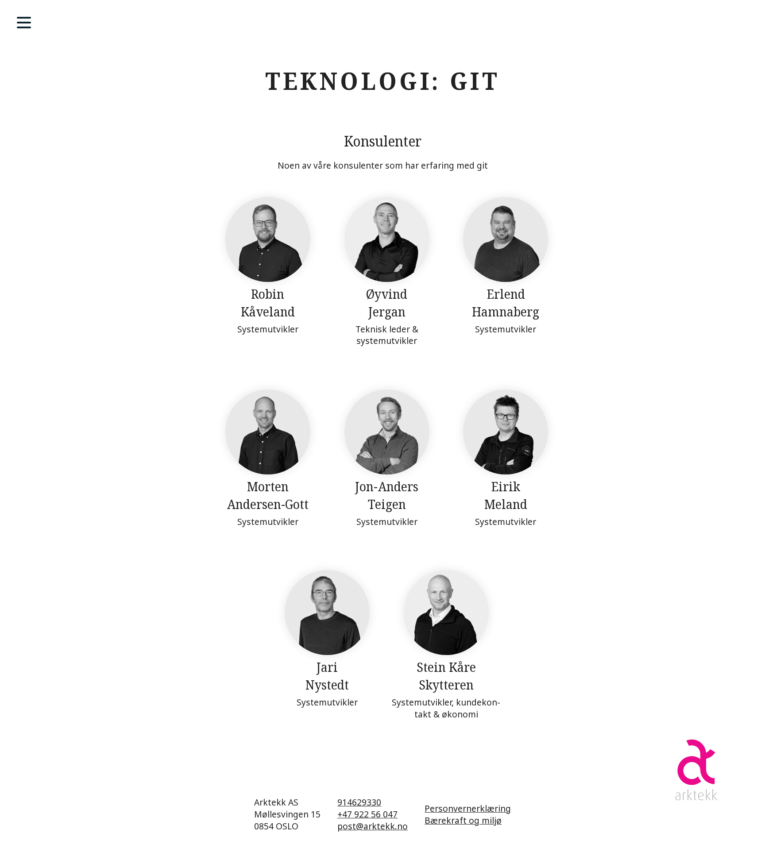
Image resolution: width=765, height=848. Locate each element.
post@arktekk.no (372, 826)
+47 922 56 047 (367, 814)
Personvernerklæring (468, 808)
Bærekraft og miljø (463, 820)
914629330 (359, 802)
